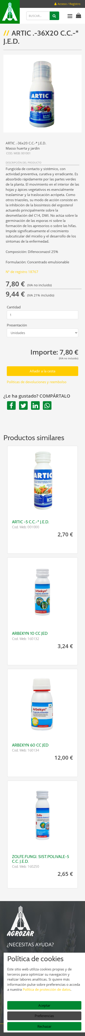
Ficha (25, 509)
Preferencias (44, 1015)
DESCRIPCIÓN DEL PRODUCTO (23, 162)
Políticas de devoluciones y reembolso (36, 382)
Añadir (60, 509)
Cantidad (14, 307)
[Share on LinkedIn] (34, 405)
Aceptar (44, 1005)
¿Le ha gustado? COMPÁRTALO (36, 396)
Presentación (17, 325)
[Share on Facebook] (10, 405)
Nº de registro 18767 (22, 271)
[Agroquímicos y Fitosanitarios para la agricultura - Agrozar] (10, 12)
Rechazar (44, 1026)
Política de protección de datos (46, 989)
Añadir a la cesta (42, 371)
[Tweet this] (22, 405)
